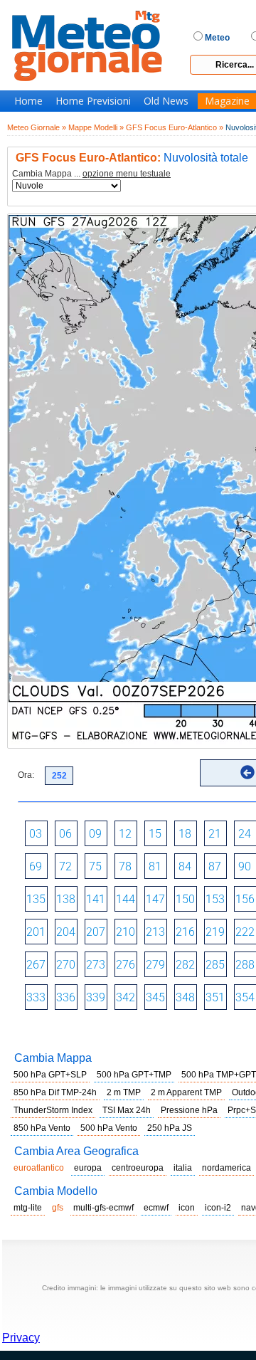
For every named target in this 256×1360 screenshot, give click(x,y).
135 (36, 899)
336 (65, 997)
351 (215, 997)
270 (65, 964)
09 (95, 833)
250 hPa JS (169, 1128)
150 (185, 899)
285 (215, 964)
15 (155, 833)
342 (125, 997)
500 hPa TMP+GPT (218, 1075)
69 (35, 866)
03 (35, 833)
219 (215, 932)
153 (215, 899)
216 (185, 932)
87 (214, 866)
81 (155, 866)
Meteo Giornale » (36, 127)
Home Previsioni (93, 101)
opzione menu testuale (126, 174)
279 (155, 964)
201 (36, 932)
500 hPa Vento (108, 1128)
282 (185, 964)
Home (28, 101)
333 (36, 997)
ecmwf (156, 1208)
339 (95, 997)
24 (244, 833)
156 (245, 899)
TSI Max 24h (126, 1110)
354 (245, 997)
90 (244, 866)
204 (65, 932)
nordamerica (226, 1168)
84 (184, 866)
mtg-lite (28, 1208)
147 (155, 899)
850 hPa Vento (42, 1128)
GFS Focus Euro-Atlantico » (174, 127)
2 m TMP (124, 1092)
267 (36, 964)
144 (125, 899)
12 (125, 833)
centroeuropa (138, 1168)
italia (183, 1168)
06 (65, 833)
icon (186, 1208)
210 (125, 932)
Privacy (21, 1338)
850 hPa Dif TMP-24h (55, 1092)
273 (95, 964)
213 (155, 932)
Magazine (227, 101)
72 (65, 866)
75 (95, 866)
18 (184, 833)
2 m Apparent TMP (186, 1092)
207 (95, 932)
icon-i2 (218, 1208)
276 (125, 964)
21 (214, 833)
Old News (166, 101)
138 (65, 899)
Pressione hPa (189, 1110)
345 (155, 997)
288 (245, 964)
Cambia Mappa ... (91, 174)
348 (185, 997)
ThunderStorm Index (53, 1110)
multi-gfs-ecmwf (103, 1208)
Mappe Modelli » (96, 127)
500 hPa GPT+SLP (50, 1075)
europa (88, 1168)
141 (95, 899)
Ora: (26, 775)
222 (245, 932)
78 (125, 866)
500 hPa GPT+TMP (134, 1075)
